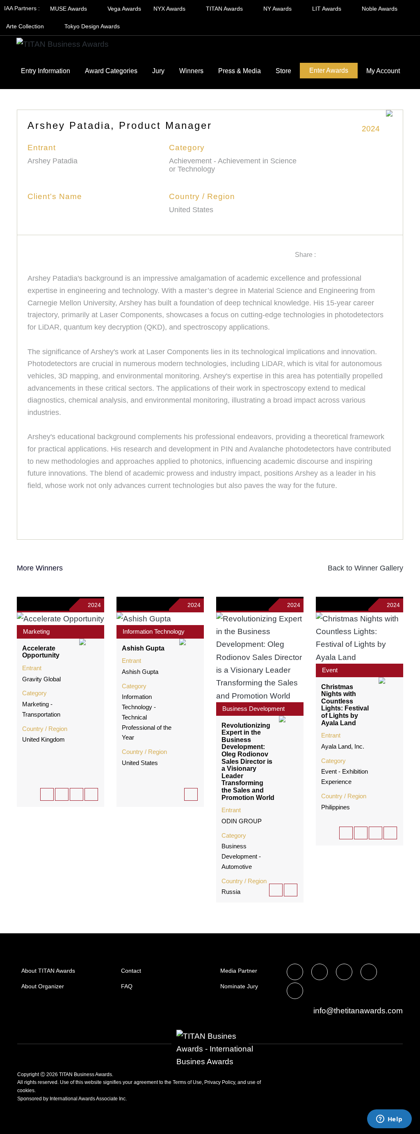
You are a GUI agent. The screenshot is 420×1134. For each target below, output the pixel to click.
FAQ (126, 986)
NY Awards (278, 8)
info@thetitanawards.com (357, 1010)
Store (283, 70)
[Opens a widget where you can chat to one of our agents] (389, 1119)
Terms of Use (187, 1082)
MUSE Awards (69, 8)
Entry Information (45, 70)
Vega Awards (124, 8)
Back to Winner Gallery (363, 568)
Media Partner (238, 970)
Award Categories (111, 70)
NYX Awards (170, 8)
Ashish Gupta (143, 648)
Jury (158, 70)
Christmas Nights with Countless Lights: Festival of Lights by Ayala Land (345, 704)
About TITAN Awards (48, 970)
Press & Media (239, 70)
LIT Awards (327, 8)
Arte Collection (26, 26)
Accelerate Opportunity (40, 652)
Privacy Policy (219, 1082)
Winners (191, 70)
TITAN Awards (225, 8)
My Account (383, 70)
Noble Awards (380, 8)
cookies (25, 1090)
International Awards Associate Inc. (88, 1099)
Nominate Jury (239, 986)
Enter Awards (328, 70)
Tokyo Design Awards (92, 26)
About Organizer (42, 986)
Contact (131, 970)
